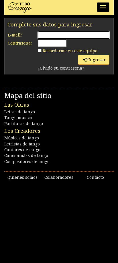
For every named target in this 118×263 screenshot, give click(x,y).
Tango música (18, 117)
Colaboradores (58, 177)
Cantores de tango (22, 149)
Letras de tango (19, 112)
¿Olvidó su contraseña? (61, 68)
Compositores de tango (27, 161)
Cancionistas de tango (26, 155)
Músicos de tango (21, 138)
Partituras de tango (23, 123)
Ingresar (97, 59)
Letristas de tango (22, 144)
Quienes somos (22, 177)
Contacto (95, 177)
